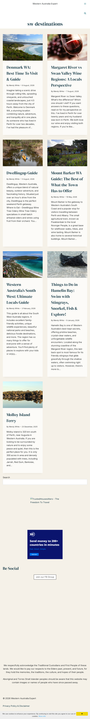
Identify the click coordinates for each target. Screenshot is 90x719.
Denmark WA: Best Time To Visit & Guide (22, 73)
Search (6, 477)
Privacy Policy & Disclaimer (16, 706)
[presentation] (23, 47)
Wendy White (14, 85)
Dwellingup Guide (22, 173)
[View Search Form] (85, 13)
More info (42, 716)
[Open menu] (85, 4)
